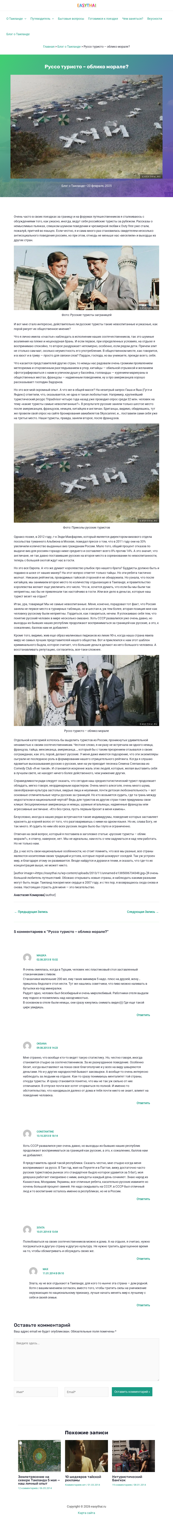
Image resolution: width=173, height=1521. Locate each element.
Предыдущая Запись (31, 912)
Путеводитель (40, 18)
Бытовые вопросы (71, 18)
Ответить (143, 1015)
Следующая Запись (143, 912)
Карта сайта (86, 1513)
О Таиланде (14, 18)
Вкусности (154, 18)
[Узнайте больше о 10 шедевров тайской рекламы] (86, 1456)
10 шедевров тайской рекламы (83, 1478)
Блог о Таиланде (18, 34)
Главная (49, 46)
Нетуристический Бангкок (127, 1478)
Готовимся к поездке (103, 18)
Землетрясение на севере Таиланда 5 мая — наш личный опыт (39, 1480)
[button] (24, 18)
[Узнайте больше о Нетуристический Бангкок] (133, 1456)
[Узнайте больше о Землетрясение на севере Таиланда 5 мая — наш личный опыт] (39, 1456)
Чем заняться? (132, 18)
